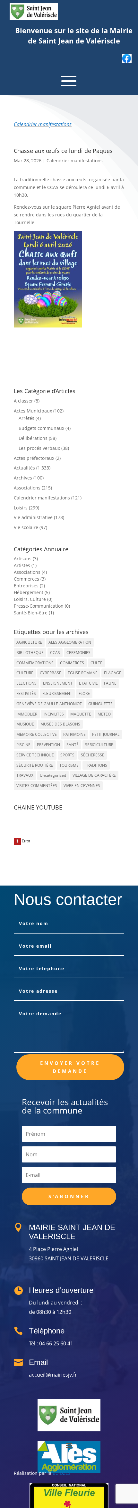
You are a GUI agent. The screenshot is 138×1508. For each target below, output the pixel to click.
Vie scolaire (26, 527)
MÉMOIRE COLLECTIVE (36, 734)
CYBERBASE (50, 673)
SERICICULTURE (99, 744)
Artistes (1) (25, 565)
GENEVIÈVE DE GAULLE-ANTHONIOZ (49, 704)
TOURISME (69, 765)
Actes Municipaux (33, 411)
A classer (23, 401)
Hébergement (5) (32, 592)
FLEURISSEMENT (57, 693)
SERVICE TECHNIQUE (35, 755)
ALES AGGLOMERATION (69, 642)
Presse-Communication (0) (42, 606)
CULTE (96, 663)
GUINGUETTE (100, 704)
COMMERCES (72, 663)
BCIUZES (62, 1473)
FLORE (84, 693)
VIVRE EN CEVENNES (82, 785)
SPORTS (67, 755)
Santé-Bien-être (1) (34, 613)
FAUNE (110, 683)
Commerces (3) (30, 579)
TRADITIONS (96, 765)
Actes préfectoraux (34, 458)
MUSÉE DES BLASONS (60, 724)
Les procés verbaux (39, 448)
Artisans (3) (26, 558)
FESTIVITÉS (26, 693)
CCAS (55, 652)
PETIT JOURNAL (105, 734)
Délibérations (33, 438)
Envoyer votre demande (70, 1067)
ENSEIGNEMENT (58, 683)
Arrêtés (26, 418)
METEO (104, 714)
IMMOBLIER (26, 714)
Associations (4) (30, 572)
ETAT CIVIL (88, 683)
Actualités (24, 468)
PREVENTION (48, 744)
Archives (23, 478)
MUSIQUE (25, 724)
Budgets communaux (41, 428)
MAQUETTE (80, 714)
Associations (27, 488)
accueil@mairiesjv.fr (53, 1374)
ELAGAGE (112, 673)
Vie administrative (33, 517)
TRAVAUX (24, 775)
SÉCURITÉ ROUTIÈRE (34, 765)
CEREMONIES (78, 652)
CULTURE (24, 673)
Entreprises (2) (29, 586)
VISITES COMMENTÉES (36, 785)
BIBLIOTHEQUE (30, 652)
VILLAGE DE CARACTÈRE (94, 775)
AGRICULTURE (29, 642)
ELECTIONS (26, 683)
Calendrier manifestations (43, 124)
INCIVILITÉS (54, 714)
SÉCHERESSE (92, 755)
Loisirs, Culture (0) (33, 599)
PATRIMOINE (74, 734)
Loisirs (21, 508)
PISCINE (23, 744)
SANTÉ (72, 744)
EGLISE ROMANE (83, 673)
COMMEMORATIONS (35, 663)
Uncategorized (53, 775)
